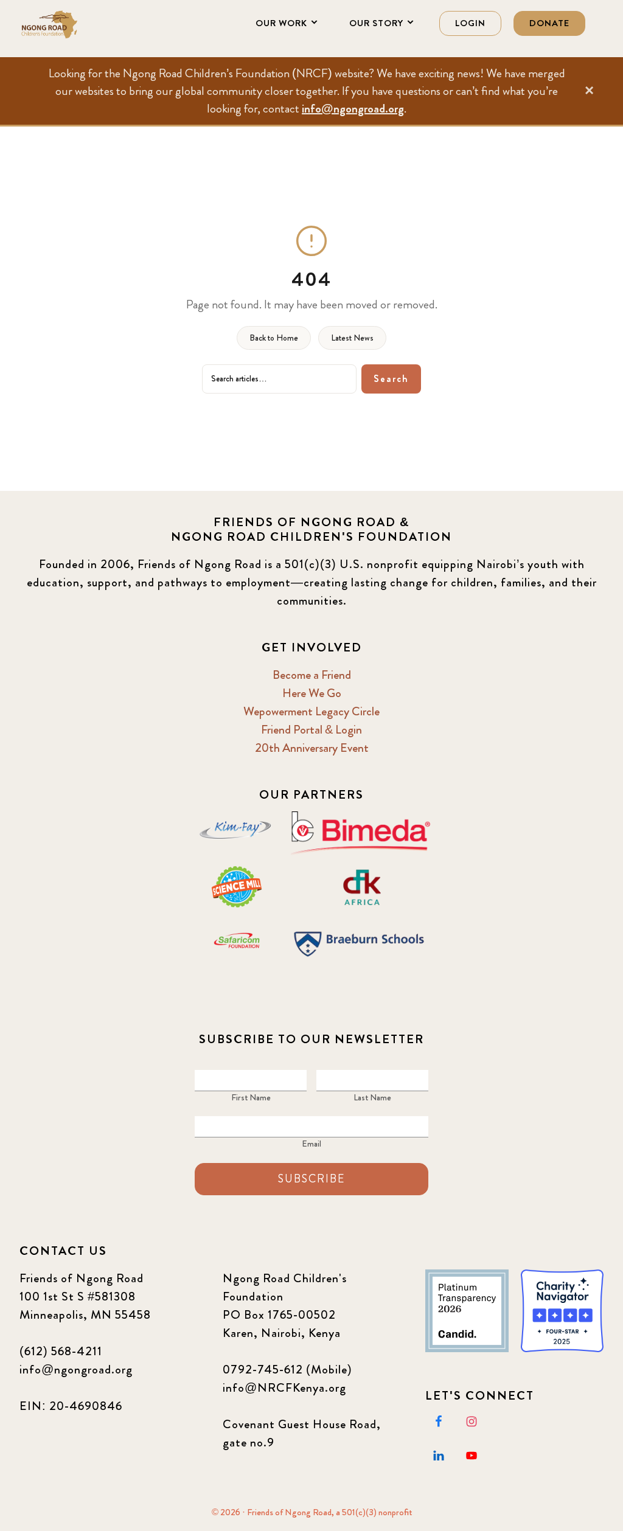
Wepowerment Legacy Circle (311, 711)
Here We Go (311, 693)
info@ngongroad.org (353, 108)
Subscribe (311, 1179)
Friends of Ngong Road (80, 24)
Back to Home (273, 338)
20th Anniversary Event (312, 748)
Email (311, 1143)
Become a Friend (312, 675)
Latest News (352, 338)
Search (391, 379)
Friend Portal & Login (311, 729)
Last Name (372, 1097)
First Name (251, 1097)
